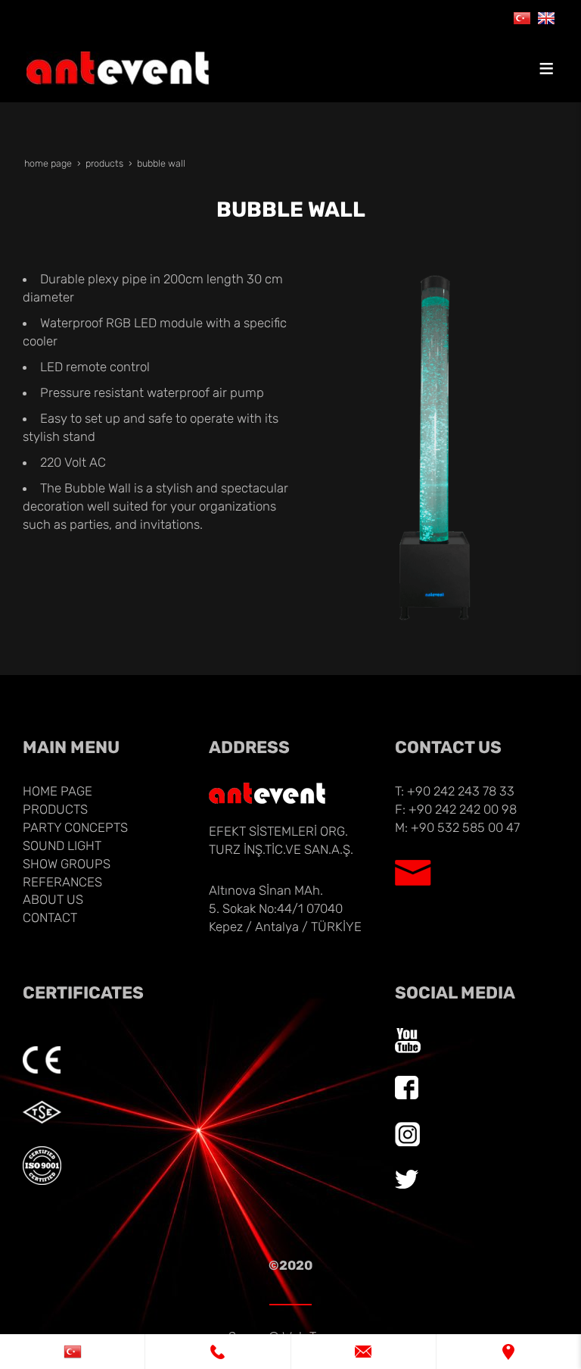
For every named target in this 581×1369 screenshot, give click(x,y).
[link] (72, 1351)
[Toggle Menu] (546, 68)
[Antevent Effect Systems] (546, 16)
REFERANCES (62, 881)
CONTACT (50, 917)
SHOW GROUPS (66, 863)
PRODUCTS (55, 809)
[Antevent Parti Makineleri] (522, 16)
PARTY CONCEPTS (75, 827)
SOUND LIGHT (62, 845)
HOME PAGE (57, 791)
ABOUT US (53, 899)
